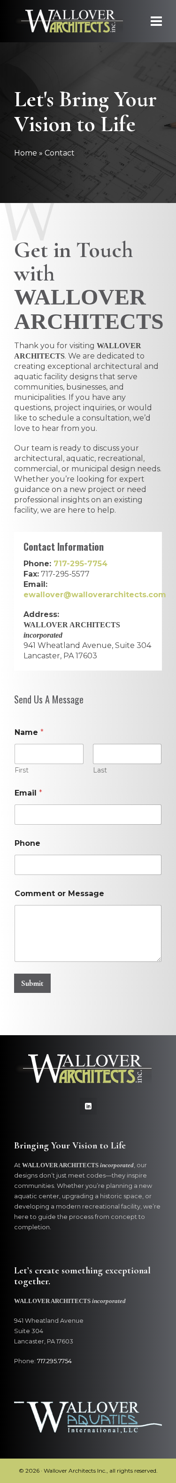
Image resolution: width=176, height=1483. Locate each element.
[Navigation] (156, 21)
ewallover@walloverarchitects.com (94, 594)
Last (100, 770)
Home (25, 152)
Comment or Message (59, 893)
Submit (32, 983)
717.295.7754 (54, 1361)
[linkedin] (88, 1106)
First (22, 770)
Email (28, 792)
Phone (27, 843)
